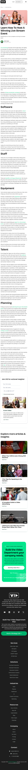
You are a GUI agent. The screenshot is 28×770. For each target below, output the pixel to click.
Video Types (14, 717)
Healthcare (14, 691)
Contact (14, 739)
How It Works (14, 708)
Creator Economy (14, 696)
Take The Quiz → (14, 573)
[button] (26, 2)
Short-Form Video (14, 677)
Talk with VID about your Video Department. (14, 577)
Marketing (14, 699)
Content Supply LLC (12, 761)
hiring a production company (12, 92)
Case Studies (14, 713)
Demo (14, 731)
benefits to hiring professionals (13, 178)
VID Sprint (14, 648)
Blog (2, 7)
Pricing (14, 736)
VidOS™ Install (14, 653)
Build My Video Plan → (14, 567)
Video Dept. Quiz (14, 646)
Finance (14, 689)
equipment (17, 196)
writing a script (4, 330)
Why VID (14, 710)
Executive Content (14, 670)
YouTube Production (14, 665)
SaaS (14, 686)
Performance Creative (14, 672)
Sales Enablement (14, 675)
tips (4, 365)
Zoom (24, 111)
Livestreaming (8, 7)
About (14, 729)
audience (23, 255)
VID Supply (14, 651)
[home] (3, 2)
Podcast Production (14, 667)
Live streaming (4, 47)
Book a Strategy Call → (14, 633)
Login (13, 1)
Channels (14, 720)
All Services (14, 656)
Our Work (14, 734)
